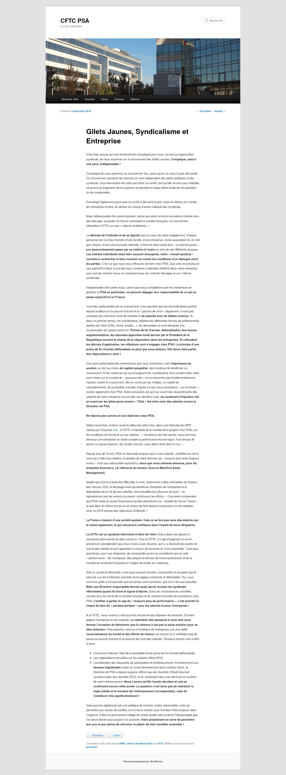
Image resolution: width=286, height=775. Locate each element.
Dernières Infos (70, 99)
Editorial (134, 99)
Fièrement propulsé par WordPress (143, 761)
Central (130, 743)
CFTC (160, 743)
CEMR (121, 743)
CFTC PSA (75, 20)
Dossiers (90, 99)
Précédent (204, 111)
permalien (91, 747)
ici (115, 430)
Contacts (119, 99)
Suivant (219, 111)
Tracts (104, 99)
